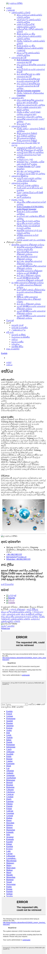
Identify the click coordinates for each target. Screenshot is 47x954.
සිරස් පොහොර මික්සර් (27, 140)
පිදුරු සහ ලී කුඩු (24, 124)
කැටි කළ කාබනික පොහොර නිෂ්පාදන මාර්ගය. (29, 262)
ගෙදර (8, 8)
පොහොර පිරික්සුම (19, 176)
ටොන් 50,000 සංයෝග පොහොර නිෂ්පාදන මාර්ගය (31, 317)
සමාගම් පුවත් (17, 325)
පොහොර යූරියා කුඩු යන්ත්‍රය (29, 117)
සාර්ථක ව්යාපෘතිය (19, 327)
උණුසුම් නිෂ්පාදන (17, 609)
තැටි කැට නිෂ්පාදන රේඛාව (29, 275)
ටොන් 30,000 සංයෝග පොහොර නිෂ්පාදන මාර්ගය (31, 312)
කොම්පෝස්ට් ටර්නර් (20, 12)
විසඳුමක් (10, 320)
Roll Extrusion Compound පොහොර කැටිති (28, 61)
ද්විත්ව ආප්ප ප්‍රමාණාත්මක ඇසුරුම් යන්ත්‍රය (28, 227)
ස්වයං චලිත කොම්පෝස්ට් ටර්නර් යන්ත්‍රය (28, 54)
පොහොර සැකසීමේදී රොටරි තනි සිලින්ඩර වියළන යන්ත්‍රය (30, 148)
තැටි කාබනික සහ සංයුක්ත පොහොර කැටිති (28, 75)
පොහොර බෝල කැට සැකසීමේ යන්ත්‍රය (24, 614)
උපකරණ (10, 10)
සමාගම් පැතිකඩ (18, 334)
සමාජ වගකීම (17, 342)
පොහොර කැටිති (18, 57)
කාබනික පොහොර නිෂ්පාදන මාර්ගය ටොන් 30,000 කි (29, 272)
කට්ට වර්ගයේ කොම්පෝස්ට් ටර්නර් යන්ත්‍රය (29, 16)
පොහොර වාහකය (19, 183)
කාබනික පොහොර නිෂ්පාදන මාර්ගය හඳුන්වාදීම (29, 248)
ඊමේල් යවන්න (7, 626)
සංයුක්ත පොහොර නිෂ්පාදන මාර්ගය (27, 282)
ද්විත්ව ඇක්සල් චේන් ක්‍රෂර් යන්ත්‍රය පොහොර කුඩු (28, 113)
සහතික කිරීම (17, 346)
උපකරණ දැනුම (18, 330)
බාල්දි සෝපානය (24, 197)
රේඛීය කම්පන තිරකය (27, 181)
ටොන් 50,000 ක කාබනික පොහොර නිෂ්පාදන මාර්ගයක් (30, 279)
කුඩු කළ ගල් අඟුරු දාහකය (28, 171)
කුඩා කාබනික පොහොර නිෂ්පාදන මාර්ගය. (27, 253)
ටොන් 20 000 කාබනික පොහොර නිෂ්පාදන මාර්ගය (31, 267)
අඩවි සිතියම (32, 609)
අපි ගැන (10, 332)
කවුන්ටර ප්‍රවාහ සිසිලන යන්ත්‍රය (31, 173)
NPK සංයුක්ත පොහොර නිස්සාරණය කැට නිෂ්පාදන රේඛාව (29, 299)
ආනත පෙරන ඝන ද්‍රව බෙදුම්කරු (31, 240)
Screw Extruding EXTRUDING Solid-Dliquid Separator (30, 208)
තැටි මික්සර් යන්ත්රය (26, 135)
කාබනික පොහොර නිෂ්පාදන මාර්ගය (27, 244)
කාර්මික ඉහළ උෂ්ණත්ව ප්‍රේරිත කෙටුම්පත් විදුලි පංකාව (30, 163)
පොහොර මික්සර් (19, 126)
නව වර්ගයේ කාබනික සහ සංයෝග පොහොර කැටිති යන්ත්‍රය (28, 85)
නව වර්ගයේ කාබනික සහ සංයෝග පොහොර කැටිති (28, 80)
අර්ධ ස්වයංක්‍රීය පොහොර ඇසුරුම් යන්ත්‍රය (19, 616)
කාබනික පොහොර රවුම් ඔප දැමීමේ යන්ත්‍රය (29, 231)
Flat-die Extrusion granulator (28, 90)
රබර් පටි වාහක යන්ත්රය (28, 185)
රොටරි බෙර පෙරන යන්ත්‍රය (29, 178)
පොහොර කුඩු (17, 98)
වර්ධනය (15, 344)
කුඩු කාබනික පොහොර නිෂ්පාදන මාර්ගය (27, 257)
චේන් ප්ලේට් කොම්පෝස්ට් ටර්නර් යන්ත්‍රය (29, 20)
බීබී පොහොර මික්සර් (26, 138)
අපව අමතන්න (12, 349)
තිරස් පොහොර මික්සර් (27, 133)
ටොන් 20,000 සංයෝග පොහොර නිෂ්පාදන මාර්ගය (31, 307)
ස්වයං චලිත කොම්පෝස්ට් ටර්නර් (16, 612)
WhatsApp (5, 628)
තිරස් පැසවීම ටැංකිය (26, 34)
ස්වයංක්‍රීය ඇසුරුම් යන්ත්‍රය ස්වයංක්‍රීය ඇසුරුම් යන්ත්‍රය (28, 222)
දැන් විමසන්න (7, 584)
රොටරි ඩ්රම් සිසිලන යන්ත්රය (30, 152)
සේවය (14, 339)
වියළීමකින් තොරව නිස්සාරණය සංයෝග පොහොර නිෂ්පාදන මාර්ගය (31, 291)
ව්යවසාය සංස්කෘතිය (20, 337)
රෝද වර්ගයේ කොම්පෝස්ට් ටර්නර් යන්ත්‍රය (29, 37)
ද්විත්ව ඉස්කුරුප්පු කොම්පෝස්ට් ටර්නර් (23, 617)
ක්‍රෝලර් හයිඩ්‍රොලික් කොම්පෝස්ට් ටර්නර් (26, 25)
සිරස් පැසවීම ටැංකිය (26, 45)
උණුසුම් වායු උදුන (25, 159)
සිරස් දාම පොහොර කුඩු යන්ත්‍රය (31, 105)
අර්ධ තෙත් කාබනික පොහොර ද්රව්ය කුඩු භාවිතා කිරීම (30, 101)
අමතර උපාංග (17, 199)
